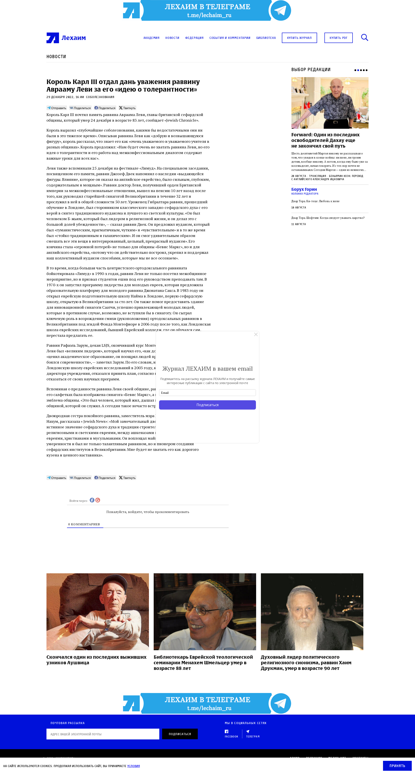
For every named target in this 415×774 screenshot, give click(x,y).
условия (133, 766)
